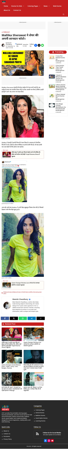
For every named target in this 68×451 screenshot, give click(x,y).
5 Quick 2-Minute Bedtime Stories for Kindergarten (61, 77)
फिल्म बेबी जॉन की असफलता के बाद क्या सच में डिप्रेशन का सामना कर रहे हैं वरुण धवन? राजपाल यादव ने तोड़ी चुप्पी (33, 367)
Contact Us (17, 10)
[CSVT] (4, 2)
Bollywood (6, 32)
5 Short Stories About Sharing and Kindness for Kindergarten (61, 87)
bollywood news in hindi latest (20, 292)
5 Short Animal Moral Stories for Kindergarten (60, 97)
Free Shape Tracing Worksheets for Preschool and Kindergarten (61, 107)
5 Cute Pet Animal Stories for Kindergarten (60, 58)
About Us (7, 10)
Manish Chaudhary (20, 299)
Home (6, 6)
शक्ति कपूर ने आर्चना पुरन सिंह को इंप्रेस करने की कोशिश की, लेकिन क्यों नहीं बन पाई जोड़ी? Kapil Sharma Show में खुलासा (26, 154)
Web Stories (57, 6)
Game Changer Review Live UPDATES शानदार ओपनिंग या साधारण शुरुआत (32, 344)
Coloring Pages (33, 6)
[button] (63, 15)
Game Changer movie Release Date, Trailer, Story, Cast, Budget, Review (11, 366)
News (46, 6)
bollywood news (7, 292)
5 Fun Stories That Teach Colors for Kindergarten (60, 68)
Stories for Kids (16, 6)
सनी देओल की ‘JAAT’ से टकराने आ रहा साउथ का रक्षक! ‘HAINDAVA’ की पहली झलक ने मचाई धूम (12, 389)
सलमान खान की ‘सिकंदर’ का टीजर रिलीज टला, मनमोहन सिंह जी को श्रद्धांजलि (33, 389)
